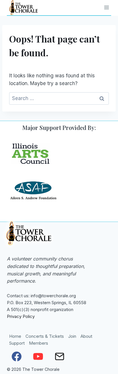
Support (17, 343)
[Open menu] (106, 7)
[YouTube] (38, 356)
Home (15, 336)
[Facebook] (16, 356)
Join (72, 336)
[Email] (59, 356)
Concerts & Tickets (44, 336)
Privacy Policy (21, 316)
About (86, 336)
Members (38, 343)
